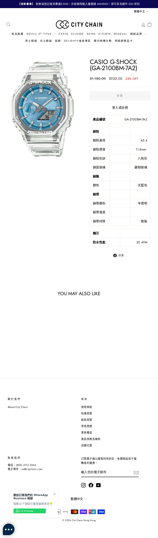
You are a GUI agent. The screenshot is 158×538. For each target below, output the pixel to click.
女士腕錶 (46, 41)
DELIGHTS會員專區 (77, 41)
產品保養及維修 (91, 439)
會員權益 (86, 432)
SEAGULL (120, 34)
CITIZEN (104, 34)
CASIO (63, 34)
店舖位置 (86, 445)
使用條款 (86, 407)
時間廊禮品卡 (124, 41)
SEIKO (91, 34)
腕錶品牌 (137, 34)
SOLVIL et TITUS (40, 34)
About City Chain (18, 407)
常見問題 (86, 426)
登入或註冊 (120, 107)
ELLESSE (77, 34)
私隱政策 (86, 413)
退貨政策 (86, 420)
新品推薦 (18, 34)
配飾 (58, 41)
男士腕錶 (31, 41)
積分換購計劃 (103, 41)
